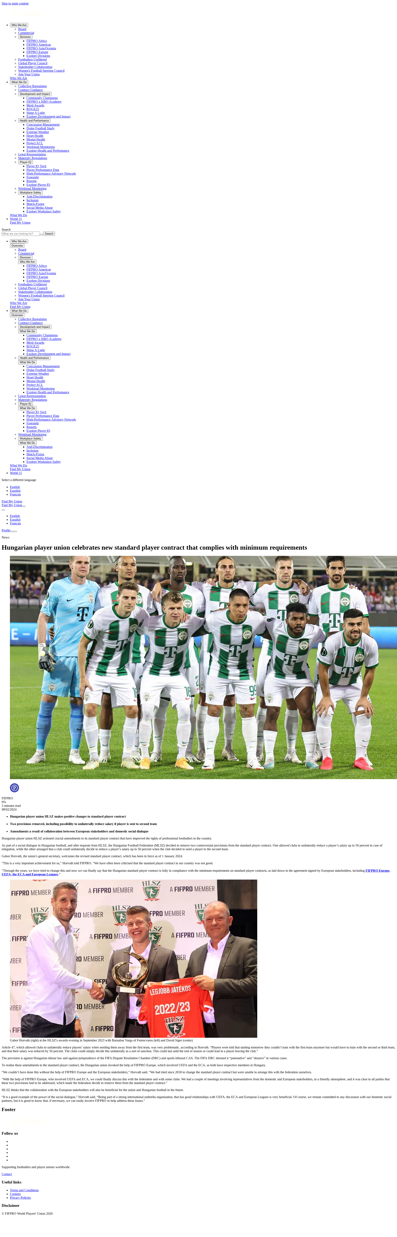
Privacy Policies (20, 1197)
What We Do (19, 82)
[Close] (15, 531)
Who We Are (19, 25)
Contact (7, 1174)
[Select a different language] (3, 510)
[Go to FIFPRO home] (198, 14)
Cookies (15, 1194)
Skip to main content (15, 3)
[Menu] (12, 531)
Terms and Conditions (24, 1190)
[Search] (23, 506)
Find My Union (20, 222)
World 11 (16, 219)
